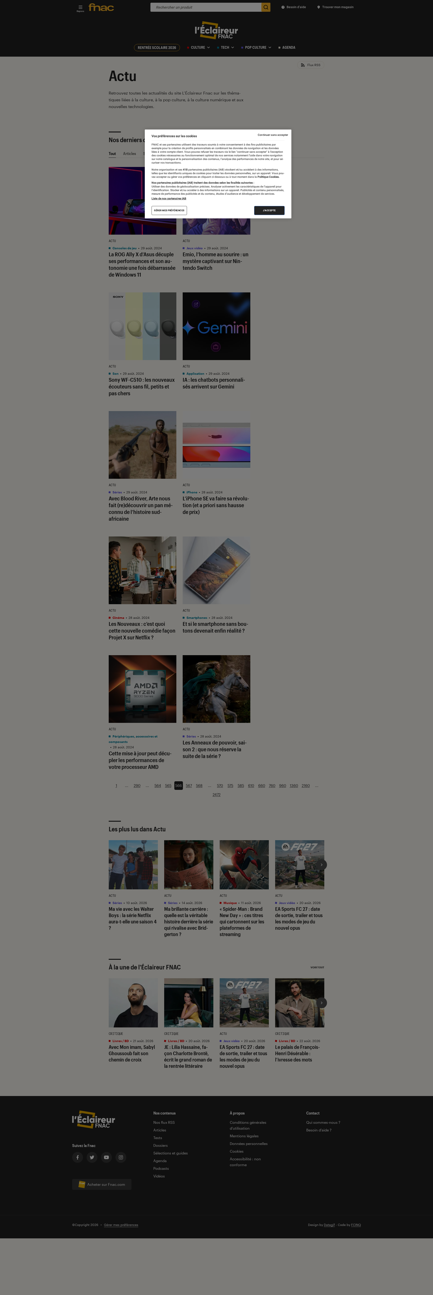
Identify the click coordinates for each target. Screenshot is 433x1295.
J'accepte (269, 210)
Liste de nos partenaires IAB (169, 198)
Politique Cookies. (268, 177)
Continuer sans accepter (273, 134)
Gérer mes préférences (169, 210)
